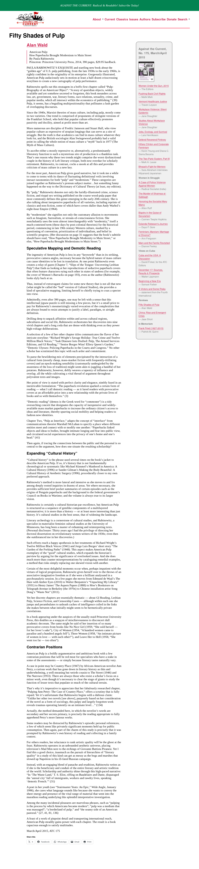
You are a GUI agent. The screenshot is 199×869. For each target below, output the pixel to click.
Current (110, 19)
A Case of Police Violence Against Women (152, 184)
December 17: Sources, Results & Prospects (151, 271)
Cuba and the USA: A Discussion (150, 257)
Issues (133, 19)
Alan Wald (37, 45)
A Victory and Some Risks (152, 289)
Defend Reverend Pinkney (152, 139)
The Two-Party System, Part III (154, 158)
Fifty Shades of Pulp (149, 304)
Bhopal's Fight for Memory (152, 166)
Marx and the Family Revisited (154, 243)
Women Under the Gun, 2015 (154, 85)
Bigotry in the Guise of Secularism (150, 214)
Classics (122, 19)
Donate (172, 19)
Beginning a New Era (150, 281)
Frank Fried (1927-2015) (151, 328)
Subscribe (159, 19)
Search (182, 19)
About (97, 19)
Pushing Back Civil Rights (152, 93)
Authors (144, 19)
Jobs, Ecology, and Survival (153, 131)
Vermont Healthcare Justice (153, 101)
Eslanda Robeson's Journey (153, 223)
